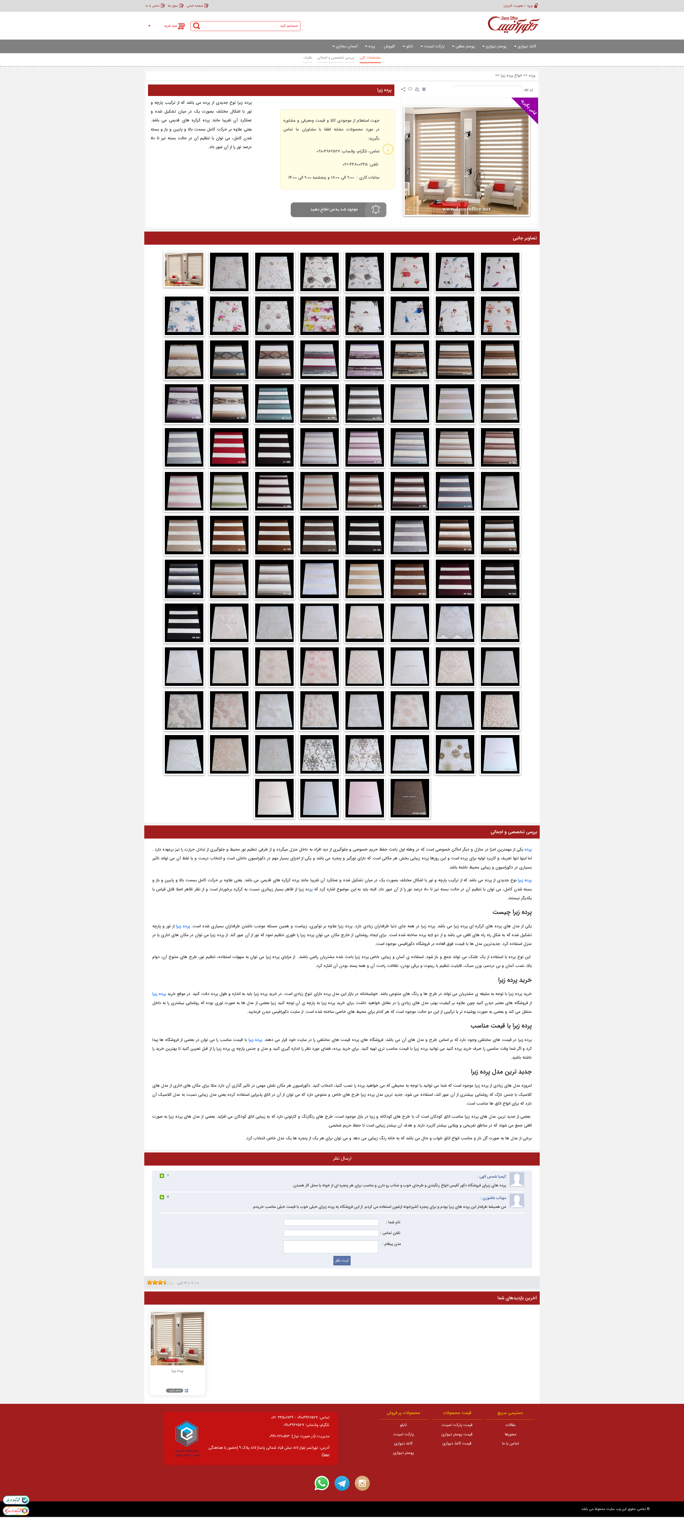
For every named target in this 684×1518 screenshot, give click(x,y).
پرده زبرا (384, 90)
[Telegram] (342, 1483)
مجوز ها (173, 5)
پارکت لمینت (403, 1434)
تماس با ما (153, 5)
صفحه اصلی (194, 5)
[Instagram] (362, 1483)
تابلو (403, 1425)
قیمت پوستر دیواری (456, 1434)
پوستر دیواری (403, 1453)
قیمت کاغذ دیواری (456, 1443)
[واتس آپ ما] (321, 1483)
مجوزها (510, 1434)
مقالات (510, 1425)
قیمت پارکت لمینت (457, 1425)
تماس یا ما (510, 1443)
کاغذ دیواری (403, 1443)
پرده (532, 75)
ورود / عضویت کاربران (518, 5)
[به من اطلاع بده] (424, 89)
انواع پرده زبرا (511, 75)
